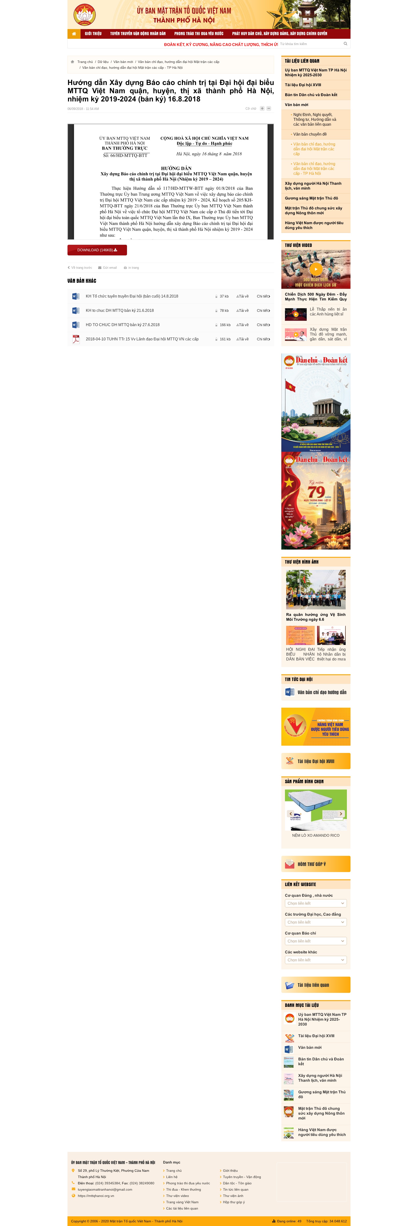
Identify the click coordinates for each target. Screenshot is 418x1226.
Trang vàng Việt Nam (182, 1202)
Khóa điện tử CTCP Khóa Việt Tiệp (316, 835)
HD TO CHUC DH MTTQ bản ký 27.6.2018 (123, 325)
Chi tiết (262, 296)
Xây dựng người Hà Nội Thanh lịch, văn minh (313, 185)
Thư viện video (298, 245)
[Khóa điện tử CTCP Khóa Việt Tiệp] (316, 810)
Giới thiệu (93, 33)
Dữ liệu (103, 62)
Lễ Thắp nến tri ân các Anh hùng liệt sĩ (328, 311)
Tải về (244, 296)
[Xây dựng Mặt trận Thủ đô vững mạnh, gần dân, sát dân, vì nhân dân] (296, 334)
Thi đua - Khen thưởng (183, 1189)
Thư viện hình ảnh (302, 562)
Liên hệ (172, 1177)
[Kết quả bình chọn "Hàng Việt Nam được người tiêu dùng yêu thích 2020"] (316, 727)
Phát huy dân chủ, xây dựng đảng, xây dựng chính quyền (279, 33)
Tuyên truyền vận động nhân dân (138, 33)
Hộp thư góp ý (234, 1202)
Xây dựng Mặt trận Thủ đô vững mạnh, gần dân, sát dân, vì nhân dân (328, 334)
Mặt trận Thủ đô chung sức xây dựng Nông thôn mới (313, 210)
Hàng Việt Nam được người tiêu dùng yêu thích (314, 225)
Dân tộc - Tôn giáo (237, 1183)
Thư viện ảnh (233, 1196)
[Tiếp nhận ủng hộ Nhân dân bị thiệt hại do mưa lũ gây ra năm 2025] (331, 635)
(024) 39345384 (107, 1183)
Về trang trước (81, 267)
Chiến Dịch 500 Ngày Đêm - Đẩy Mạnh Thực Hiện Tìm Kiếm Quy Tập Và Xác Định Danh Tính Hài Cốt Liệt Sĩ (316, 297)
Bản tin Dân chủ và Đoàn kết (311, 95)
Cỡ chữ (251, 108)
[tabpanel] (170, 317)
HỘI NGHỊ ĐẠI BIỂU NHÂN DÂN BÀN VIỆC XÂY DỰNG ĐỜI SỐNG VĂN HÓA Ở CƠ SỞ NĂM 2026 (300, 654)
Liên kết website (300, 884)
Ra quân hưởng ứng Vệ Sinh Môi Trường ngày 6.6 (316, 617)
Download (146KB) (95, 250)
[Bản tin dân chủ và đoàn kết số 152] (316, 402)
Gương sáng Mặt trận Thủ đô (311, 198)
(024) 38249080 (142, 1183)
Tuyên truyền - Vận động (242, 1177)
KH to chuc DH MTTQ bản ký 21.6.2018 (120, 310)
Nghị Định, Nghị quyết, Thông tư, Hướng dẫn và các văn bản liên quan (314, 119)
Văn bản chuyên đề (310, 134)
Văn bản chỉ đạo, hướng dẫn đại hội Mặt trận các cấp (178, 62)
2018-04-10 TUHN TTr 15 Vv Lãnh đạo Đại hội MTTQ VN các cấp (142, 339)
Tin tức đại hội (299, 679)
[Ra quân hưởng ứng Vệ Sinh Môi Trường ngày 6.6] (316, 589)
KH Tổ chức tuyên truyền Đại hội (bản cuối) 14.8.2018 (132, 296)
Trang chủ (85, 62)
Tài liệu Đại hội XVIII (303, 85)
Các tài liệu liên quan (182, 1208)
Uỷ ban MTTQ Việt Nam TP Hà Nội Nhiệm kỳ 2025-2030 (316, 72)
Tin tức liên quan (235, 1189)
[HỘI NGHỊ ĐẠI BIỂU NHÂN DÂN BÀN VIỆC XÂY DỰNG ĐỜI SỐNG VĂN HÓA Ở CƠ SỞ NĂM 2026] (300, 635)
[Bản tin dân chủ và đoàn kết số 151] (316, 501)
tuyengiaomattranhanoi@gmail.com (105, 1189)
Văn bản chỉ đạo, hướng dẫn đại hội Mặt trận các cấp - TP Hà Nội (132, 67)
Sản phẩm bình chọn (304, 781)
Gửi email (110, 267)
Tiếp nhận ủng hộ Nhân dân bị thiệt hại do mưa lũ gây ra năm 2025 (331, 654)
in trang (133, 267)
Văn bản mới (123, 62)
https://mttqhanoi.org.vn (96, 1196)
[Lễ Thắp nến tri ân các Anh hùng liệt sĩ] (296, 314)
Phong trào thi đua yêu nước (199, 33)
